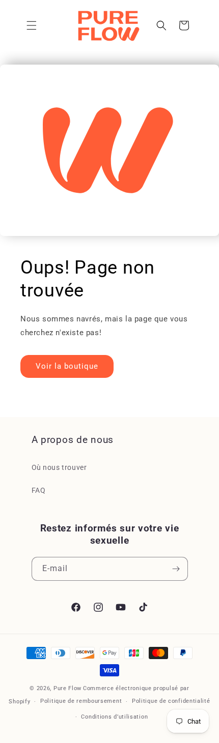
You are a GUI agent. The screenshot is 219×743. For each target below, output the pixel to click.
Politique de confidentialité (171, 701)
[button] (31, 25)
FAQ (39, 490)
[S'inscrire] (176, 569)
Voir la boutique (67, 366)
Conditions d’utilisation (114, 717)
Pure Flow (67, 688)
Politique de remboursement (81, 701)
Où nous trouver (59, 467)
